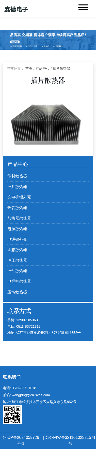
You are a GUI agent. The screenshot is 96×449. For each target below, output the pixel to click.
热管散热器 (17, 208)
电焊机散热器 (19, 281)
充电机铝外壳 (19, 197)
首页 (28, 68)
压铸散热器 (17, 292)
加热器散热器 (19, 218)
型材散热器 (17, 176)
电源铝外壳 (17, 239)
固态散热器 (17, 250)
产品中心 (42, 68)
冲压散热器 (17, 260)
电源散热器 (17, 229)
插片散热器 (17, 187)
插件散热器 (17, 271)
